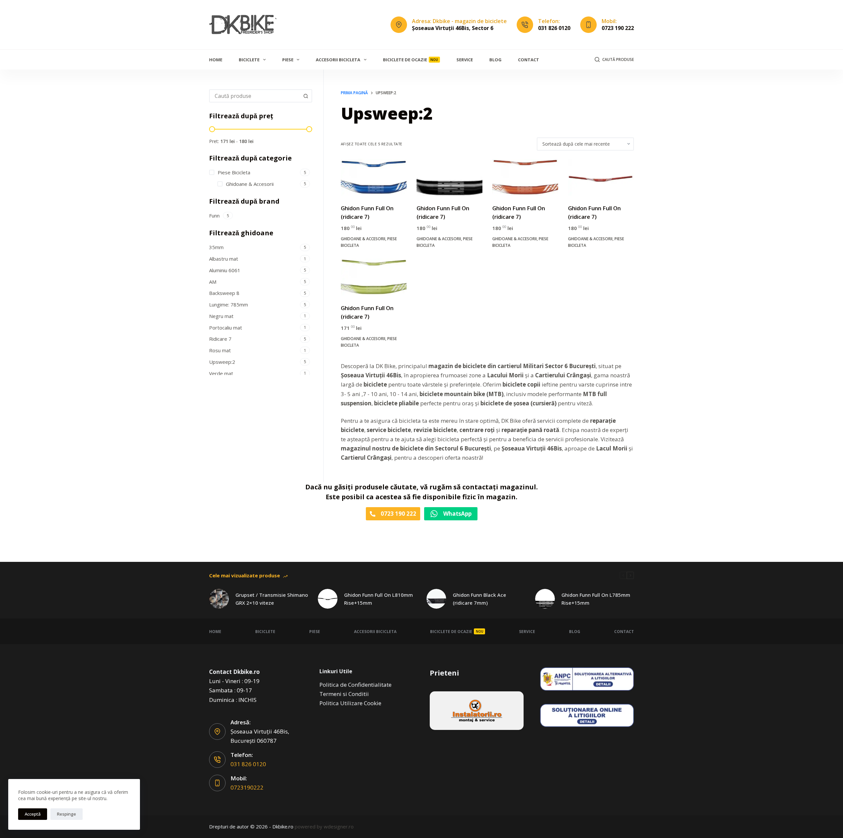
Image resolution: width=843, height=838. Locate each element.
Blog (495, 60)
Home (215, 60)
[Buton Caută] (306, 96)
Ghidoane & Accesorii (363, 239)
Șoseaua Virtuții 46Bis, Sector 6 (452, 28)
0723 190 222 (618, 28)
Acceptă (33, 814)
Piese (287, 60)
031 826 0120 (554, 28)
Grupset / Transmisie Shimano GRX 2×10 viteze (271, 599)
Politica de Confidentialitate (355, 684)
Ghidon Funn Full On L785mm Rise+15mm (595, 599)
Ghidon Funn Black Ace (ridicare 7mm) (479, 599)
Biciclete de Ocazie (410, 60)
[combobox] (255, 95)
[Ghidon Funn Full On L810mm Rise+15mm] (328, 599)
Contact (528, 60)
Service (464, 60)
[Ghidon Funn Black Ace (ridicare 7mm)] (436, 599)
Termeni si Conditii (344, 694)
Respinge (66, 814)
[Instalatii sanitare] (477, 710)
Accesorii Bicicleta (338, 60)
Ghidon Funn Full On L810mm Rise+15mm (378, 599)
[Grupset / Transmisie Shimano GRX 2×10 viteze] (219, 599)
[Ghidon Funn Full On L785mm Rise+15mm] (545, 599)
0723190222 (247, 787)
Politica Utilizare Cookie (350, 703)
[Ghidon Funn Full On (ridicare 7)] (374, 177)
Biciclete (249, 60)
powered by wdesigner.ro (324, 826)
